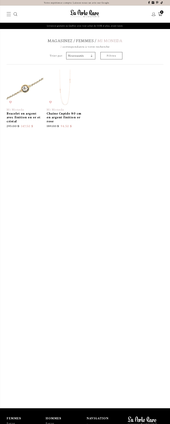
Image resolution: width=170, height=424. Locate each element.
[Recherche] (16, 14)
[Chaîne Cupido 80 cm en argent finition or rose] (65, 98)
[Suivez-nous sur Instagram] (153, 3)
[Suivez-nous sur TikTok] (162, 3)
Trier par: (56, 55)
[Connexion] (154, 14)
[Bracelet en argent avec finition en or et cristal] (25, 98)
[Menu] (9, 14)
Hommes (53, 418)
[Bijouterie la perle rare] (85, 14)
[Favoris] (10, 102)
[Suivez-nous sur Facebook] (149, 3)
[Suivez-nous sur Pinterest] (157, 3)
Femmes (14, 418)
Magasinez (60, 40)
